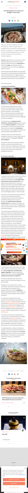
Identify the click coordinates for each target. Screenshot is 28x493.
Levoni (22, 306)
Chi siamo (13, 462)
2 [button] (12, 365)
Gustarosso (8, 301)
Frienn (2, 235)
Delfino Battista (12, 306)
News (11, 5)
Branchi (6, 312)
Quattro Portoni (13, 318)
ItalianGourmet (6, 439)
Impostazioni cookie (14, 487)
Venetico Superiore (20, 370)
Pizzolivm (3, 310)
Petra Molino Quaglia (13, 303)
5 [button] (14, 406)
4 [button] (15, 365)
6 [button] (15, 406)
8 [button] (18, 406)
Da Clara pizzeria (11, 370)
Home (7, 5)
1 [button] (11, 365)
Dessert (7, 431)
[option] (13, 353)
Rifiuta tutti (14, 483)
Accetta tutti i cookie (14, 479)
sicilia (5, 370)
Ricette (3, 431)
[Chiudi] (25, 468)
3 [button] (14, 365)
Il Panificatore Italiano (17, 5)
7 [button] (17, 406)
